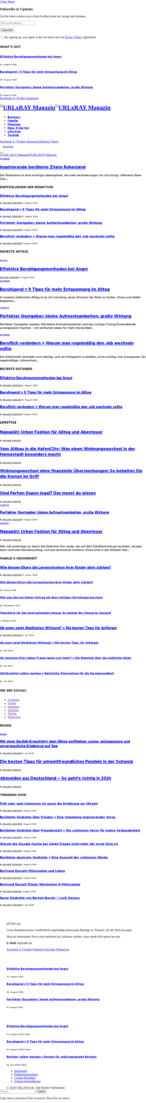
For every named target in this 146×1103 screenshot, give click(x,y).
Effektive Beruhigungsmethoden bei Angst (31, 56)
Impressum (20, 1071)
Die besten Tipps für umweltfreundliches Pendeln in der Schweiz (66, 761)
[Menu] (1, 152)
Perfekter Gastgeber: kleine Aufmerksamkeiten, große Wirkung (46, 87)
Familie (13, 120)
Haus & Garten (18, 128)
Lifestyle (14, 131)
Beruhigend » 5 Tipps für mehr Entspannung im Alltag (38, 72)
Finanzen (14, 124)
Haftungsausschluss (26, 1074)
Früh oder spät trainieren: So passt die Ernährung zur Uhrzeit (49, 803)
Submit (41, 1091)
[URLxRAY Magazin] (73, 107)
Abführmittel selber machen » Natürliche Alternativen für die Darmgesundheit (57, 673)
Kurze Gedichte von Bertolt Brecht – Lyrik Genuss (40, 898)
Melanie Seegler (12, 203)
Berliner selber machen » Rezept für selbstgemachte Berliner (52, 1057)
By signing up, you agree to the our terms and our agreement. (50, 37)
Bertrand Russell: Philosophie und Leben (32, 871)
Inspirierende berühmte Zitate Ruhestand (43, 167)
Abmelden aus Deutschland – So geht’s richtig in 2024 (55, 778)
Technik (13, 135)
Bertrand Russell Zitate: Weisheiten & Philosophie (40, 884)
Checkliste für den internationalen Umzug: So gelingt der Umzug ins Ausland (55, 613)
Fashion (4, 523)
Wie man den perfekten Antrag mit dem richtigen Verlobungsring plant (51, 597)
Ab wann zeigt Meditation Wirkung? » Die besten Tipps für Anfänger (58, 627)
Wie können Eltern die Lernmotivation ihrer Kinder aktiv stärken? (55, 567)
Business (14, 117)
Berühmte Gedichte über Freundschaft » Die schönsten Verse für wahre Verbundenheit (70, 830)
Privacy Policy (73, 37)
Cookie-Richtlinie (25, 1077)
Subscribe (8, 146)
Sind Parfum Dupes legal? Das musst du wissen (48, 493)
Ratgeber (5, 159)
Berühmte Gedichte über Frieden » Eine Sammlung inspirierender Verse (57, 817)
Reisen (3, 734)
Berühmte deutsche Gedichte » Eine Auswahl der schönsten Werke (54, 857)
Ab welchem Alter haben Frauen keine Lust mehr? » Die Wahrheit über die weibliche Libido (65, 658)
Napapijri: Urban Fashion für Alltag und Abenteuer (51, 432)
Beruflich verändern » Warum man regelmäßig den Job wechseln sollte (57, 236)
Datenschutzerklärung (27, 1081)
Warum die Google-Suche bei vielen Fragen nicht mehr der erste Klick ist (59, 844)
